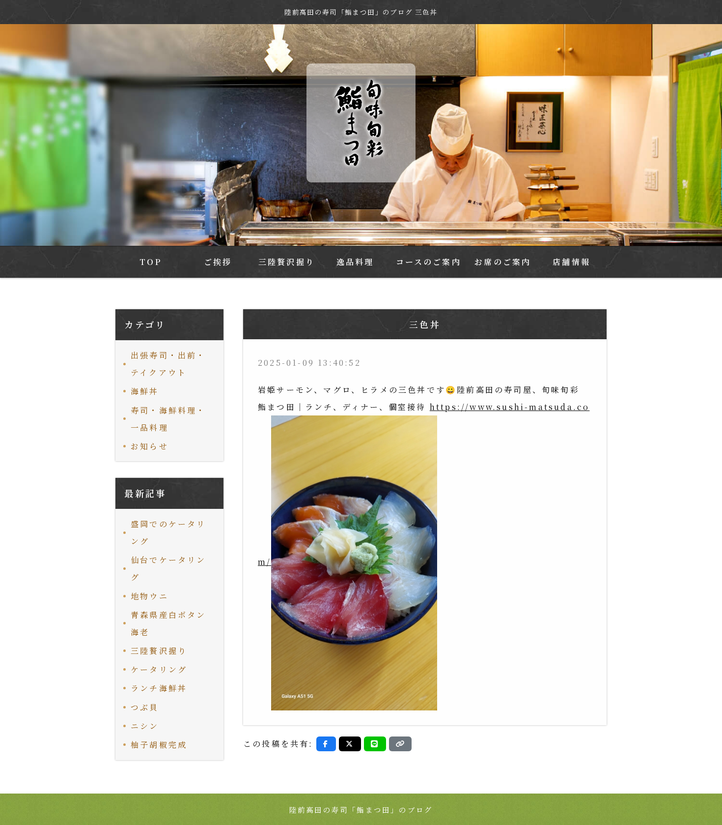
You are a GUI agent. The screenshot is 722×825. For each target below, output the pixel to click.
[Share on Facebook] (326, 744)
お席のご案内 (502, 261)
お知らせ (149, 446)
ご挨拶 (218, 261)
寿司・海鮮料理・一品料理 (168, 419)
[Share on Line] (375, 744)
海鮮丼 (145, 391)
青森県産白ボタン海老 (168, 623)
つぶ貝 (145, 707)
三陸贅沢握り (286, 261)
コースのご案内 (428, 261)
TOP (150, 261)
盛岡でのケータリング (168, 532)
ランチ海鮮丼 (159, 688)
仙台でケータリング (168, 568)
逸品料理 (355, 261)
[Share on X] (350, 744)
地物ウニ (149, 596)
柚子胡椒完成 (159, 744)
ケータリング (159, 669)
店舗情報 (571, 261)
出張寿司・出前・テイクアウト (168, 364)
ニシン (145, 726)
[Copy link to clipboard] (400, 744)
